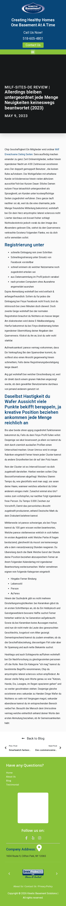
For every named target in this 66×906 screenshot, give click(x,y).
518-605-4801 (33, 38)
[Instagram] (39, 838)
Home (9, 772)
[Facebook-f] (26, 838)
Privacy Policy (45, 886)
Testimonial (12, 784)
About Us (11, 776)
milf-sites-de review (26, 87)
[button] (33, 51)
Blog (8, 780)
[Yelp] (33, 838)
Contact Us (30, 886)
